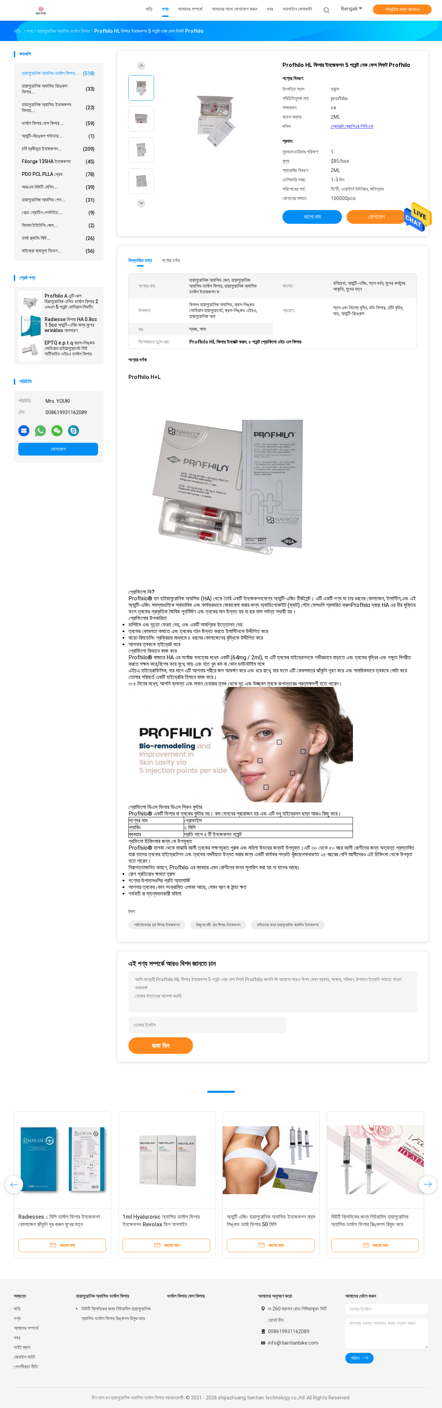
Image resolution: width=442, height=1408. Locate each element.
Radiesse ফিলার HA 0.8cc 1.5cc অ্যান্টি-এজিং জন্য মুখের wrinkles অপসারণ (71, 325)
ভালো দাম (312, 216)
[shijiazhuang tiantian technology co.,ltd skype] (73, 430)
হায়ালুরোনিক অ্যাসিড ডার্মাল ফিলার (102, 1296)
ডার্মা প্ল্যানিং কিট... (58, 238)
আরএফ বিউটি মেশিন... (58, 187)
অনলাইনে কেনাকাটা (297, 9)
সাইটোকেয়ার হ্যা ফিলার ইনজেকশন (157, 924)
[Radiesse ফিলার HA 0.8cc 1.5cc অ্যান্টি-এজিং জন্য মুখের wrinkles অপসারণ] (30, 326)
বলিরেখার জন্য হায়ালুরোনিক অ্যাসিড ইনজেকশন (288, 924)
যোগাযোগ (58, 449)
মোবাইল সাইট (24, 1357)
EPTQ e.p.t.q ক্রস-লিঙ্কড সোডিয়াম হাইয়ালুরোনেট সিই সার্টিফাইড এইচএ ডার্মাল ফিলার (70, 348)
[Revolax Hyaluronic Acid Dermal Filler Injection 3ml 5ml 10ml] (271, 1159)
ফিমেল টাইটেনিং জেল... (58, 225)
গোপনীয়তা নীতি (26, 1366)
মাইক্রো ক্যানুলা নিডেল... (58, 251)
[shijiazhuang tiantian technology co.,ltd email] (23, 430)
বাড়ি (17, 1308)
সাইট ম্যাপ (22, 1347)
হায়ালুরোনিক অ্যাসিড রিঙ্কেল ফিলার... (58, 88)
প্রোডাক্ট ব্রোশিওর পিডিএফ (352, 126)
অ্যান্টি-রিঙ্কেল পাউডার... (58, 136)
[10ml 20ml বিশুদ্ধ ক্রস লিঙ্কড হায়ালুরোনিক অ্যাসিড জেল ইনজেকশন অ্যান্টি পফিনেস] (375, 1159)
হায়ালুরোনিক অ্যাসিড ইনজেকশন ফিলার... (58, 107)
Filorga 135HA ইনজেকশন (58, 161)
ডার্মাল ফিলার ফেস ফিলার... (58, 123)
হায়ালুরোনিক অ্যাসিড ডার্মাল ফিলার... (58, 73)
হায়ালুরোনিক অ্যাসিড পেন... (58, 200)
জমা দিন (161, 1045)
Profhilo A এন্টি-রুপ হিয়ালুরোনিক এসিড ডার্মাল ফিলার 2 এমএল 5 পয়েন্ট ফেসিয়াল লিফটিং (71, 301)
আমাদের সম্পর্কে (26, 1328)
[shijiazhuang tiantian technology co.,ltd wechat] (57, 430)
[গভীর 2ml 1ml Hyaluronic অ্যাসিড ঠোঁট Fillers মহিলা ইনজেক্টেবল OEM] (62, 1159)
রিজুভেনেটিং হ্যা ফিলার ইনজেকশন (218, 924)
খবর (17, 1337)
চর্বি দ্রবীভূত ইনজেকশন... (58, 149)
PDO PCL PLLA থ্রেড (58, 174)
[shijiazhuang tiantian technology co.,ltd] (40, 10)
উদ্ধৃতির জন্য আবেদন (402, 9)
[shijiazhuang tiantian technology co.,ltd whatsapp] (40, 430)
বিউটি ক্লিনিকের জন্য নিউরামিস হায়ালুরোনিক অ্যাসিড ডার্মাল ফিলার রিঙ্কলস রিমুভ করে (116, 1313)
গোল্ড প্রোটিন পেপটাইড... (58, 213)
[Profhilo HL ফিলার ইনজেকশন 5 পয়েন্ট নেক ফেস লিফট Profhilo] (215, 120)
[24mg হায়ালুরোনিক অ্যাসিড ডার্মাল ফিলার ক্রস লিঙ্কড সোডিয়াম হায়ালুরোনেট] (166, 1159)
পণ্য (17, 1318)
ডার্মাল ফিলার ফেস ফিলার (186, 1296)
